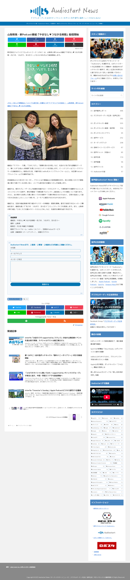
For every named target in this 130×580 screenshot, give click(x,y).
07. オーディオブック (107, 143)
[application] (107, 397)
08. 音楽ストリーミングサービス (107, 147)
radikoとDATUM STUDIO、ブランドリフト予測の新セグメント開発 (106, 358)
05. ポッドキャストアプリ (107, 133)
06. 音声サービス (107, 138)
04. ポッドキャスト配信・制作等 (107, 128)
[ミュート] (118, 404)
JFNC (26, 299)
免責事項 (96, 552)
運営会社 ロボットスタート (101, 508)
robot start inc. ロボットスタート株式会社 (22, 567)
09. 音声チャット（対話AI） (107, 152)
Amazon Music (110, 284)
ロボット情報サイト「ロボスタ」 (102, 538)
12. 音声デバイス (107, 167)
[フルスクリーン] (121, 404)
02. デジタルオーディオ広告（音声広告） (107, 117)
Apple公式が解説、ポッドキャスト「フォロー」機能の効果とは (107, 365)
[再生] (93, 404)
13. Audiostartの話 (107, 171)
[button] (74, 45)
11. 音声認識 (107, 162)
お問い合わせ (97, 555)
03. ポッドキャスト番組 (16, 299)
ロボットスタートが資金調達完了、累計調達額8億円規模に (107, 342)
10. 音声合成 (107, 157)
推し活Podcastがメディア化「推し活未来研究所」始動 (107, 373)
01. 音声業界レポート (107, 111)
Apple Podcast (104, 281)
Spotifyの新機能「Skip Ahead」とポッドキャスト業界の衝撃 (107, 350)
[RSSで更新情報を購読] (65, 321)
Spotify (101, 284)
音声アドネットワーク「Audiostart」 (104, 526)
